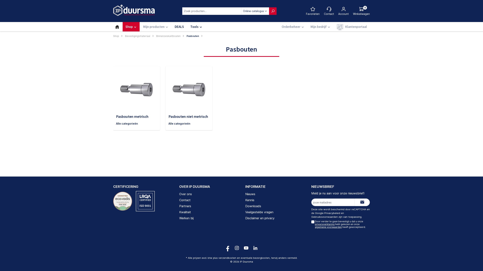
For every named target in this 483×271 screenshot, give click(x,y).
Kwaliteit (185, 212)
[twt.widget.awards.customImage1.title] (122, 201)
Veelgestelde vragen (259, 212)
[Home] (117, 26)
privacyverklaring (325, 224)
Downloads (253, 206)
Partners (185, 206)
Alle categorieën (127, 123)
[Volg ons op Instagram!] (237, 248)
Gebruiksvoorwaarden (324, 216)
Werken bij (186, 218)
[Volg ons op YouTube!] (246, 248)
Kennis (249, 200)
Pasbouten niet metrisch (188, 116)
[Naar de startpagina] (134, 10)
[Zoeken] (273, 11)
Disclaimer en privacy (260, 218)
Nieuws (250, 194)
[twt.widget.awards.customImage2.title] (145, 201)
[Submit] (362, 202)
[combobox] (211, 11)
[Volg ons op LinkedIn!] (255, 248)
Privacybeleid (332, 213)
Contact (185, 200)
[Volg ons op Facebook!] (227, 248)
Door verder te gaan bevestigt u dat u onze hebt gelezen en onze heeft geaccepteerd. (340, 224)
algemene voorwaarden (328, 227)
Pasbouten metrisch (132, 116)
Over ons (185, 194)
